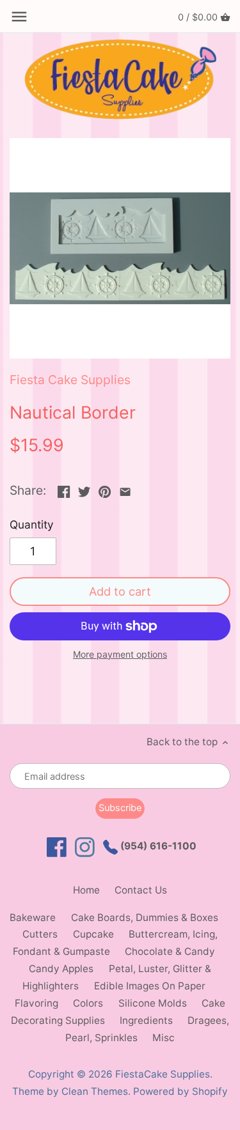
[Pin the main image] (105, 489)
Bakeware (33, 917)
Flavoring (36, 1003)
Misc (163, 1038)
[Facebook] (57, 847)
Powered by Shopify (180, 1091)
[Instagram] (85, 847)
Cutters (40, 934)
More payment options (120, 654)
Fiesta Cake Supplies (70, 379)
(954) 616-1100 (157, 846)
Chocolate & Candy (170, 951)
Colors (88, 1003)
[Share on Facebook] (64, 489)
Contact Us (141, 890)
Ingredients (146, 1020)
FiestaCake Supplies (162, 1074)
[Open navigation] (19, 16)
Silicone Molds (152, 1003)
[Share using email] (125, 489)
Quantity (32, 524)
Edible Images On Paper (149, 986)
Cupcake (93, 934)
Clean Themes (94, 1091)
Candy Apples (61, 969)
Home (86, 890)
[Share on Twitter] (84, 489)
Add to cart (120, 591)
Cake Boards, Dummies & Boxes (144, 917)
